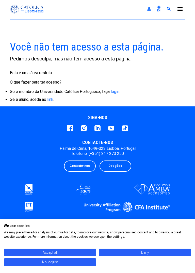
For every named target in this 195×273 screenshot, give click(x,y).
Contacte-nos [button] (80, 166)
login (115, 91)
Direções (115, 166)
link (50, 99)
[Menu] (180, 10)
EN (159, 8)
